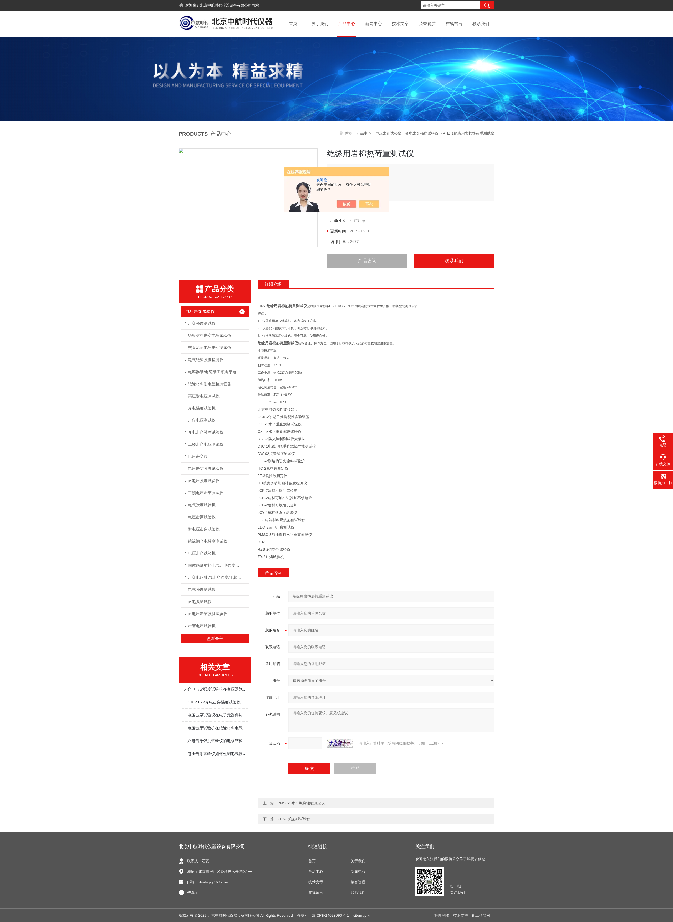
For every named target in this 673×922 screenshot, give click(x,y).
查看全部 (215, 638)
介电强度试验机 (202, 408)
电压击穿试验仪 (388, 133)
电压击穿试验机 (202, 553)
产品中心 (346, 23)
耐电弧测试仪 (200, 601)
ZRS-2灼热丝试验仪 (294, 819)
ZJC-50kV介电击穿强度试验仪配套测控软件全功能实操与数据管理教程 (217, 702)
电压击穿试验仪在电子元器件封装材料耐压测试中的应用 (217, 715)
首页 (293, 23)
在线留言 (454, 23)
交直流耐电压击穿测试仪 (209, 347)
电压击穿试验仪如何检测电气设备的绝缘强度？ (217, 753)
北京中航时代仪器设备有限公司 (226, 5)
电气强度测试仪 (202, 589)
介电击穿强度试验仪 (422, 133)
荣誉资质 (427, 23)
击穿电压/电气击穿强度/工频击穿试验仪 (218, 577)
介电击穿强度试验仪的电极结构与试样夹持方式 (217, 740)
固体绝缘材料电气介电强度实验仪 (217, 565)
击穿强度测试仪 (202, 323)
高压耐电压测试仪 (204, 396)
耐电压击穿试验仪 (204, 529)
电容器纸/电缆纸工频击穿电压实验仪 (218, 371)
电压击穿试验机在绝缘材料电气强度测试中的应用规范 (217, 728)
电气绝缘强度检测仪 (205, 359)
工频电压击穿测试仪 (205, 492)
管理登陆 (441, 915)
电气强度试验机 (202, 505)
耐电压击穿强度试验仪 (207, 613)
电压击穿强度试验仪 (205, 468)
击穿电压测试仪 (202, 420)
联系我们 (480, 23)
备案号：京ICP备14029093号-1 (323, 915)
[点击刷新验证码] (340, 743)
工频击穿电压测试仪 (205, 444)
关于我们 (320, 23)
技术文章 (400, 23)
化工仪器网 (481, 915)
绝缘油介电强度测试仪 (207, 541)
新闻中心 (373, 23)
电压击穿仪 (198, 456)
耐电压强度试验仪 (204, 480)
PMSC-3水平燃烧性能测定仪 (301, 803)
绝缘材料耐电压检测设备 (209, 384)
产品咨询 (367, 260)
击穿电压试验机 (202, 626)
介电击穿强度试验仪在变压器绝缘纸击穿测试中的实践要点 (217, 689)
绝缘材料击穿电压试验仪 (209, 335)
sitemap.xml (363, 915)
